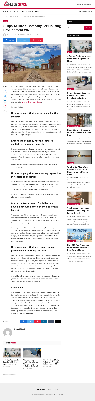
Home (22, 11)
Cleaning (70, 89)
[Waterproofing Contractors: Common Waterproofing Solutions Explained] (32, 353)
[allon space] (15, 4)
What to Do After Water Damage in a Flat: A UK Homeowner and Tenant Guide (78, 171)
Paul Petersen (72, 64)
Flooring (8, 11)
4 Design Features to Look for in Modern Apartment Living (11, 362)
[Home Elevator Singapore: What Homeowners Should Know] (79, 120)
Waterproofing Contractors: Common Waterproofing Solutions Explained (31, 363)
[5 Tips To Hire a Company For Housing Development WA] (32, 63)
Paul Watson (72, 138)
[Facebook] (5, 91)
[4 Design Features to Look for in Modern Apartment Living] (12, 353)
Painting (15, 11)
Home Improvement (74, 126)
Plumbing (71, 163)
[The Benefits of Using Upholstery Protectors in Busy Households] (52, 353)
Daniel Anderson (73, 177)
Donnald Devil (12, 34)
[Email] (5, 110)
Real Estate (71, 241)
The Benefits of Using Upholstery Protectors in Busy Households (51, 362)
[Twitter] (5, 96)
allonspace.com (58, 394)
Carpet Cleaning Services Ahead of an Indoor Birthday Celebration (78, 95)
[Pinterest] (5, 105)
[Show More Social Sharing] (45, 40)
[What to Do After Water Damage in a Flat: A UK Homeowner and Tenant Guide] (79, 157)
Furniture (35, 11)
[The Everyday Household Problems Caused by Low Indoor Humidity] (79, 198)
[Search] (77, 11)
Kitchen (28, 11)
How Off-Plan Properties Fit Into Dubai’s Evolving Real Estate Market (78, 247)
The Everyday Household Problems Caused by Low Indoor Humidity (78, 210)
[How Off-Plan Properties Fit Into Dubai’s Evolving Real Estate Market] (79, 235)
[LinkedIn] (5, 101)
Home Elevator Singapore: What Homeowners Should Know (79, 132)
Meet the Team (87, 4)
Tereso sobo (72, 101)
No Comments (32, 34)
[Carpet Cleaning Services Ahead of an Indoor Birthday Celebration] (79, 83)
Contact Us (80, 4)
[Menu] (3, 11)
